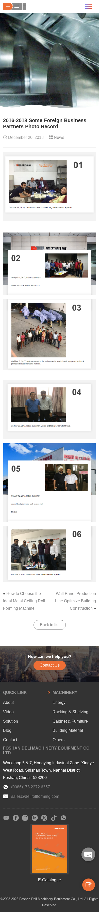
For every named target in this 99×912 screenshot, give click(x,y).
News (59, 137)
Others (58, 740)
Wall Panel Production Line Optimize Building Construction (75, 600)
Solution (10, 721)
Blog (7, 730)
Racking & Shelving (70, 712)
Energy (59, 702)
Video (8, 712)
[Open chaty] (88, 854)
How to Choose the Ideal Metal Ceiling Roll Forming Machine (24, 600)
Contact (10, 740)
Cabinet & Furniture (70, 721)
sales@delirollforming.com (35, 796)
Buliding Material (68, 730)
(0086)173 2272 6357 (30, 787)
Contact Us (50, 665)
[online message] (88, 884)
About (8, 702)
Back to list (49, 625)
